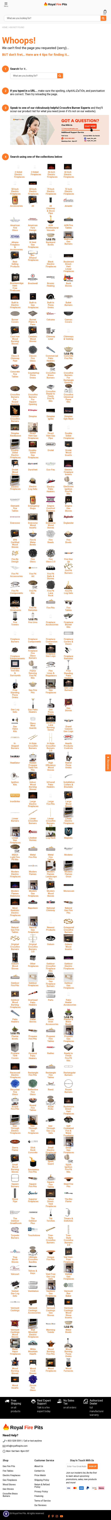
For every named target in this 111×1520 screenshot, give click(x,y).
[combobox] (55, 18)
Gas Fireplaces (10, 1480)
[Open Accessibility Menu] (6, 1513)
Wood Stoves (9, 1484)
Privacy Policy (41, 1491)
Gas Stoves (8, 1489)
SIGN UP (93, 1466)
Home (4, 27)
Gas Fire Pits (9, 1466)
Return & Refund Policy (42, 1485)
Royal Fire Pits (19, 1513)
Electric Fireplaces (11, 1475)
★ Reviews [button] (108, 763)
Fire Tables (8, 1471)
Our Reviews (40, 1505)
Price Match (40, 1475)
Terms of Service (42, 1500)
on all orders (69, 1407)
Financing (38, 1496)
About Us (38, 1466)
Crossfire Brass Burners (10, 1494)
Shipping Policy (41, 1480)
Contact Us (39, 1471)
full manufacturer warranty (97, 1411)
